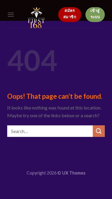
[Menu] (10, 14)
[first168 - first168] (36, 17)
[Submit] (99, 131)
